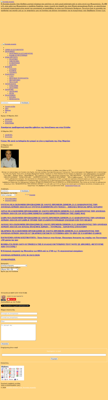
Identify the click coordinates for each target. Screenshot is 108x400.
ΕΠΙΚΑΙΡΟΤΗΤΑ (11, 57)
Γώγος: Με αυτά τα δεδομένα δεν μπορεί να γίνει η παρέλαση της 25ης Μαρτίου (35, 141)
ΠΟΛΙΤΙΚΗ (13, 59)
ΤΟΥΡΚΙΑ (13, 72)
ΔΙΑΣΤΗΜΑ (13, 88)
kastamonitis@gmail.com (72, 185)
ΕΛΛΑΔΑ (12, 69)
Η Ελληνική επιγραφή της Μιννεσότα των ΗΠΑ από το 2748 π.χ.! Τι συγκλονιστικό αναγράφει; (42, 251)
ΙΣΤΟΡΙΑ (12, 97)
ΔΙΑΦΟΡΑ (13, 65)
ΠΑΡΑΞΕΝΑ (9, 74)
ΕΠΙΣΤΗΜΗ (13, 86)
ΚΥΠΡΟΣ (12, 70)
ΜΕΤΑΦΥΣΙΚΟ (14, 80)
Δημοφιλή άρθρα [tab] (10, 200)
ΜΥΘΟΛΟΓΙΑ (14, 99)
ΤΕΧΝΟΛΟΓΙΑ (10, 84)
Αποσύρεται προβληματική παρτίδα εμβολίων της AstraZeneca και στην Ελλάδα (35, 127)
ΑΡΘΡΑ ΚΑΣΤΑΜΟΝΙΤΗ (14, 50)
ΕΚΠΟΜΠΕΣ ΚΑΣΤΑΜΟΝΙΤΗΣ (21, 53)
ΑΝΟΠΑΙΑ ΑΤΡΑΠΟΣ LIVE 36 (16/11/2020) (20, 255)
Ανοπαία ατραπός (29, 387)
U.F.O (11, 76)
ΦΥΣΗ (11, 93)
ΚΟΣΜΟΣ (8, 67)
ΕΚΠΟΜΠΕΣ (10, 51)
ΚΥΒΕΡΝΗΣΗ (14, 63)
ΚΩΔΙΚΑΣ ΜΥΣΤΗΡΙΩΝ (18, 55)
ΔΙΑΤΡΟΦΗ (9, 89)
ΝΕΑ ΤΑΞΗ (13, 82)
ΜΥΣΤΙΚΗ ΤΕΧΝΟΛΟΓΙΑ (18, 78)
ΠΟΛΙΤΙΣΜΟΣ (10, 95)
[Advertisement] (54, 27)
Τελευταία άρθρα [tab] (11, 198)
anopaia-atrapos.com (14, 387)
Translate (32, 195)
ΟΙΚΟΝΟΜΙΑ (14, 61)
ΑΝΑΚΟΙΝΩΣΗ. (8, 259)
